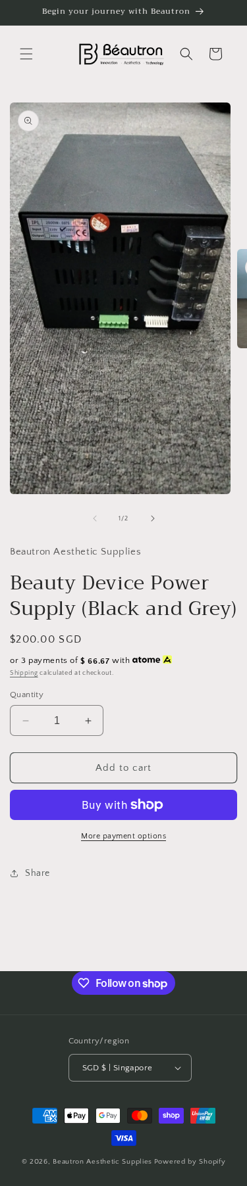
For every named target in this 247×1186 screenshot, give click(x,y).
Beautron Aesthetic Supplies (102, 1162)
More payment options (123, 836)
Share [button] (37, 873)
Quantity (26, 694)
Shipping (24, 673)
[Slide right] (152, 518)
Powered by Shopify (190, 1162)
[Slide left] (94, 518)
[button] (26, 53)
